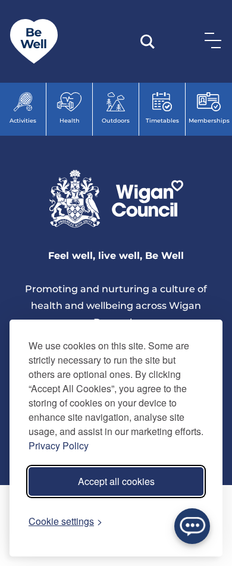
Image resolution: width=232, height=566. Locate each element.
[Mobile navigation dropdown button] (210, 40)
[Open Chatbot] (192, 526)
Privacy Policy (59, 445)
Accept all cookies (116, 481)
